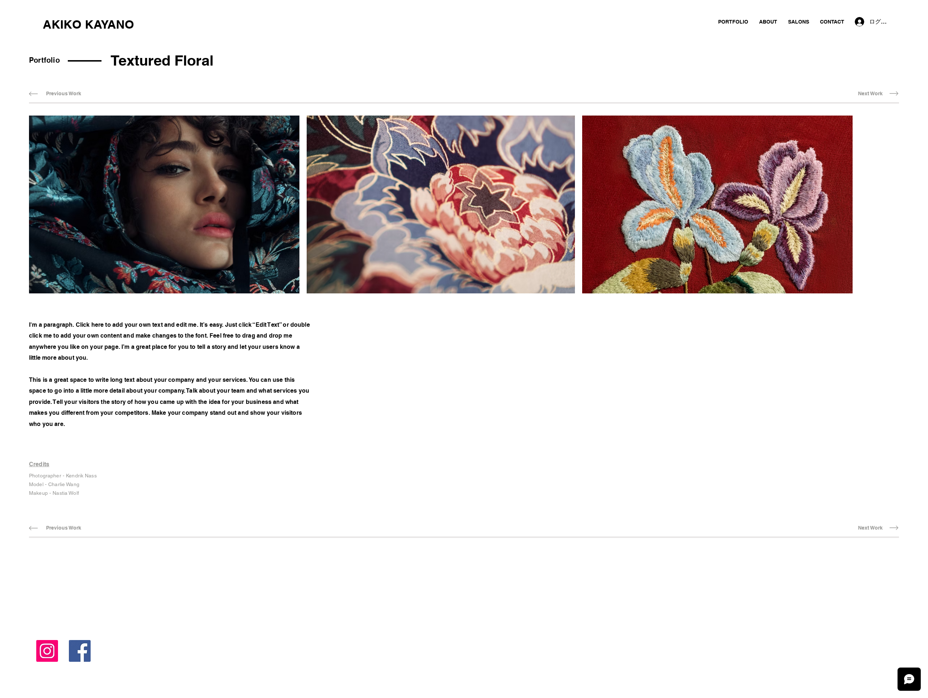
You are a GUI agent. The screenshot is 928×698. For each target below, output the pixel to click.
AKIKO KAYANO (88, 24)
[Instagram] (47, 651)
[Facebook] (80, 651)
